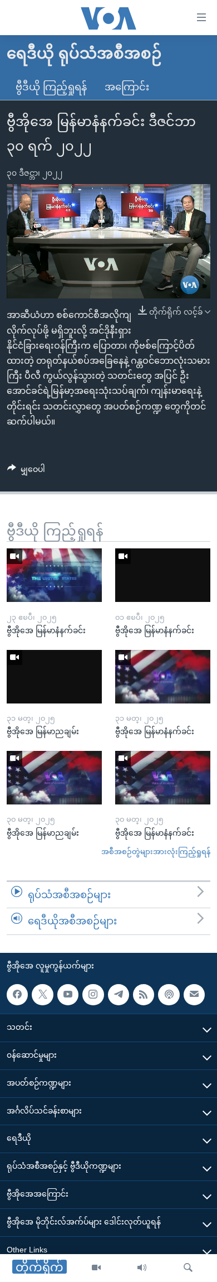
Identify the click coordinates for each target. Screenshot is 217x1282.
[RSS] (143, 994)
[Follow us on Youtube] (67, 994)
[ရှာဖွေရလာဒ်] (188, 1268)
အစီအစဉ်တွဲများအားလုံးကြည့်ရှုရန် (155, 851)
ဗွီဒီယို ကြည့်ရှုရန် (51, 87)
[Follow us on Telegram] (118, 994)
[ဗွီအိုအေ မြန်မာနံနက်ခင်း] (54, 575)
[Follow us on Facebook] (17, 994)
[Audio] (142, 1268)
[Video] (96, 1268)
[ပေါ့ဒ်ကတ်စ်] (168, 994)
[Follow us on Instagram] (92, 994)
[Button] (26, 471)
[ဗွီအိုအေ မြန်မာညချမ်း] (54, 676)
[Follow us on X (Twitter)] (42, 994)
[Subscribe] (194, 994)
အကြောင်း (127, 87)
